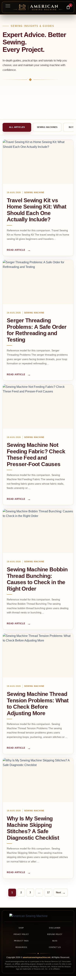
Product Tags (21, 941)
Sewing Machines (47, 127)
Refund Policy (54, 934)
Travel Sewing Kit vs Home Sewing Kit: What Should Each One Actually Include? (36, 210)
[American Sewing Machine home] (38, 916)
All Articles (17, 127)
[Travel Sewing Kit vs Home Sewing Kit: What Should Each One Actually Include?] (38, 162)
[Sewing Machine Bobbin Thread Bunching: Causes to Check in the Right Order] (38, 531)
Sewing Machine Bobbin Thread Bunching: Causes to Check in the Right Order (37, 579)
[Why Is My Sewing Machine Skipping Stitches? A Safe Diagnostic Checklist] (38, 780)
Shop (21, 928)
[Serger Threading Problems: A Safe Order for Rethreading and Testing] (38, 282)
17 (48, 892)
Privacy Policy (21, 934)
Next (60, 892)
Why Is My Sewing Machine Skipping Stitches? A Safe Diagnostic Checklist (33, 828)
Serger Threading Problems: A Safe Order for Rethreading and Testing (37, 330)
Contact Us (55, 947)
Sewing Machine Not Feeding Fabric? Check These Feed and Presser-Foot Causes (36, 454)
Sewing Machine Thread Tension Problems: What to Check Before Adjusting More (38, 703)
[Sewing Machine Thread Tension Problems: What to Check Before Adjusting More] (38, 656)
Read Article (19, 250)
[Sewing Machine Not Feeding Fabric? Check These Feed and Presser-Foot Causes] (38, 406)
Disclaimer (54, 928)
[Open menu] (8, 6)
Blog (54, 941)
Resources (21, 947)
